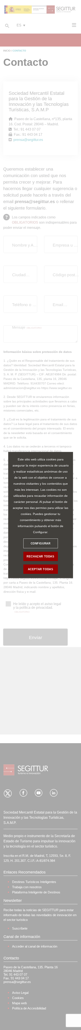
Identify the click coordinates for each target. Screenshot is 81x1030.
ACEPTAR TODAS (40, 569)
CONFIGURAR (41, 543)
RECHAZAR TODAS (40, 556)
